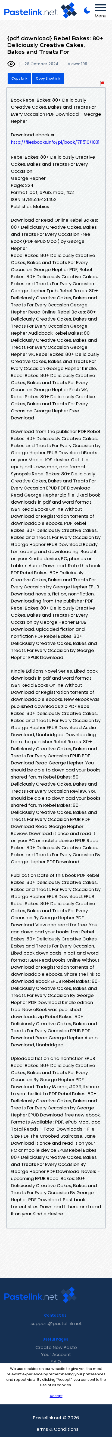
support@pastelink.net (56, 1323)
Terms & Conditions (56, 1429)
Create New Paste (56, 1347)
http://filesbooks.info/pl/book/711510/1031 (55, 142)
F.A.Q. (56, 1361)
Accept (56, 1395)
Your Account (56, 1354)
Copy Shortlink (48, 78)
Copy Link (19, 78)
